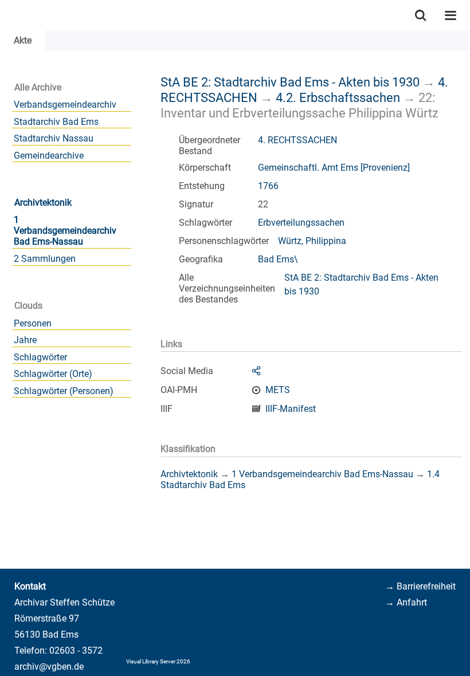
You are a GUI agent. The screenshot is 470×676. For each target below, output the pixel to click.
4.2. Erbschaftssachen (338, 97)
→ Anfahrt (406, 602)
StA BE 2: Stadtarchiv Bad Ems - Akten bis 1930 (290, 81)
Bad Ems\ (278, 259)
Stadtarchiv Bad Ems (56, 121)
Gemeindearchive (49, 155)
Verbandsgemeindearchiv (65, 104)
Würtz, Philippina (312, 240)
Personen (33, 323)
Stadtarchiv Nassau (53, 138)
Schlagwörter (40, 357)
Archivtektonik (43, 202)
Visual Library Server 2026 (158, 661)
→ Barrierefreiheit (420, 586)
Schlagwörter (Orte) (53, 373)
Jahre (25, 340)
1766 (268, 185)
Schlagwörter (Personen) (63, 391)
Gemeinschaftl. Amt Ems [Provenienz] (334, 167)
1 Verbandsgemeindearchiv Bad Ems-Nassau (65, 230)
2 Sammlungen (45, 258)
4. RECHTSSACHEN (297, 140)
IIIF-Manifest (290, 408)
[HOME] (6, 15)
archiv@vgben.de (49, 666)
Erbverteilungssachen (301, 222)
